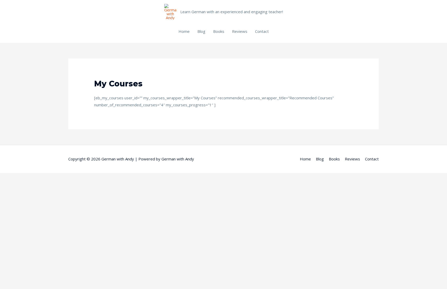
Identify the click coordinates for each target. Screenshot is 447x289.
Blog (201, 31)
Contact (262, 31)
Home (184, 31)
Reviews (239, 31)
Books (218, 31)
